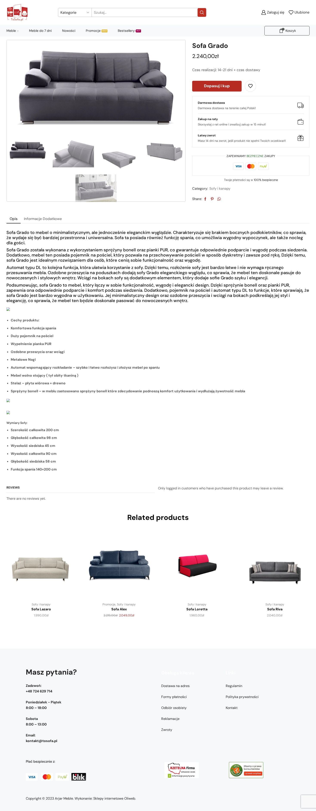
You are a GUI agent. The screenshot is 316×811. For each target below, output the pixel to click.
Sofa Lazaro (41, 609)
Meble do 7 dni (40, 31)
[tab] (13, 218)
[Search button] (202, 12)
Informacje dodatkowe (43, 218)
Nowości (68, 31)
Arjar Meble (64, 798)
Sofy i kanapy (219, 188)
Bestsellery (129, 31)
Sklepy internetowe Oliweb (114, 798)
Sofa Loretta (196, 609)
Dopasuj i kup (217, 86)
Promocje (96, 31)
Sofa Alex (119, 609)
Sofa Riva (274, 609)
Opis (13, 218)
